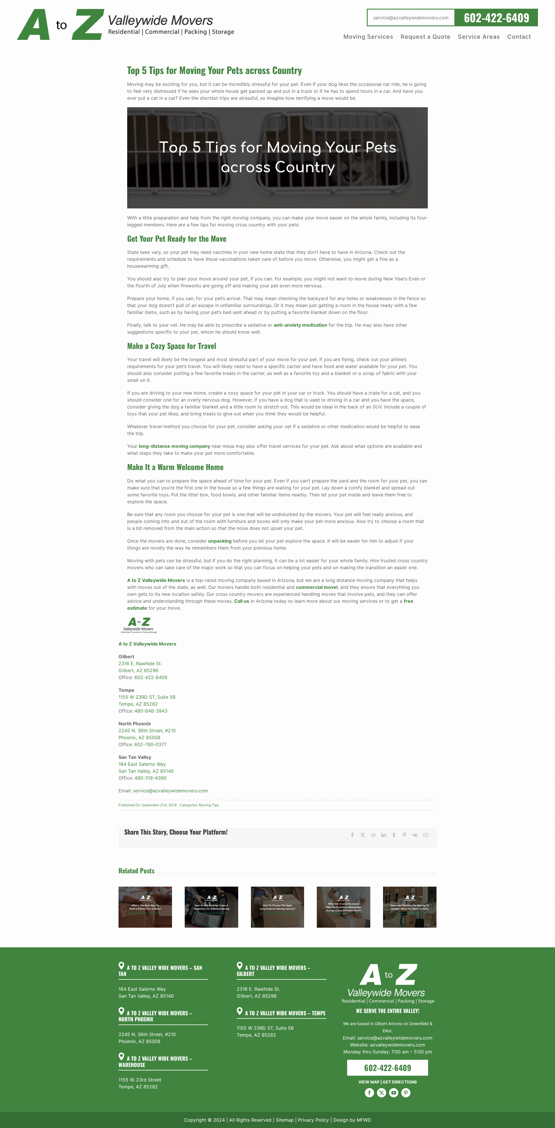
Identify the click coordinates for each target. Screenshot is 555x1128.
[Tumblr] (394, 835)
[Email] (425, 835)
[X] (363, 835)
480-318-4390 (150, 778)
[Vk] (415, 835)
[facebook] (369, 1092)
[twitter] (381, 1092)
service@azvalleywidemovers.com (170, 791)
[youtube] (393, 1092)
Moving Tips (209, 805)
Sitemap (285, 1120)
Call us (241, 601)
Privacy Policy (313, 1120)
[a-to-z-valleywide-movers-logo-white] (387, 964)
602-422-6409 (150, 677)
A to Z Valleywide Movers (156, 580)
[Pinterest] (404, 835)
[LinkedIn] (383, 835)
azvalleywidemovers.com (397, 1045)
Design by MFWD (352, 1120)
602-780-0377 (150, 744)
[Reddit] (373, 835)
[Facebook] (352, 835)
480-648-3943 (150, 711)
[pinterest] (405, 1092)
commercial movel (317, 587)
